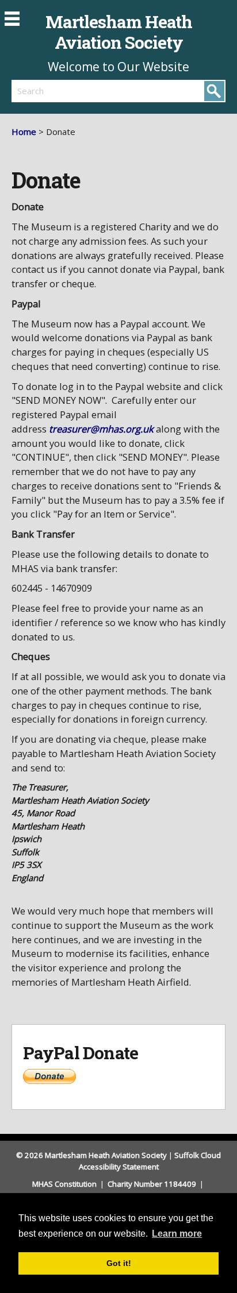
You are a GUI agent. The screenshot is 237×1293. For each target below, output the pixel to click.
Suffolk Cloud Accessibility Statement (150, 1161)
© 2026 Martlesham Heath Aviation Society (91, 1155)
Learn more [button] (177, 1233)
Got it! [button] (118, 1263)
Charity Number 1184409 (153, 1184)
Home (24, 131)
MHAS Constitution (65, 1184)
